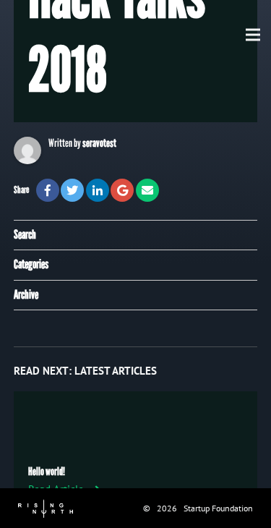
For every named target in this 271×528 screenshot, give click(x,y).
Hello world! (46, 471)
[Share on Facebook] (47, 190)
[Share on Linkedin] (97, 190)
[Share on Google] (122, 190)
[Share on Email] (147, 190)
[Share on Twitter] (72, 190)
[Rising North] (45, 507)
